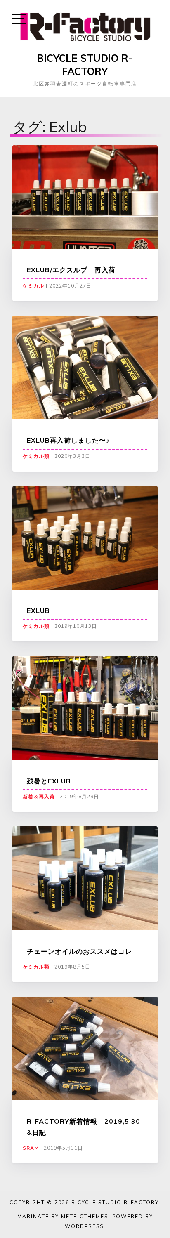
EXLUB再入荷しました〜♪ (68, 440)
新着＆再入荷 (39, 796)
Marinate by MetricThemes (62, 1216)
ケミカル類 (36, 456)
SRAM (31, 1148)
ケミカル (33, 286)
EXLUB (38, 610)
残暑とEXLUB (49, 781)
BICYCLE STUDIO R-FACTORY (85, 65)
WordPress (84, 1226)
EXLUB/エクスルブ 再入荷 (71, 270)
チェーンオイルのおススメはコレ (79, 951)
